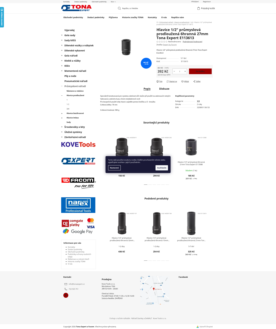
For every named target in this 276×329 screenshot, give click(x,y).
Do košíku (200, 71)
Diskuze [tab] (164, 88)
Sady (69, 122)
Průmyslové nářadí (75, 86)
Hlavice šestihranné (75, 113)
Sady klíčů (70, 40)
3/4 (68, 109)
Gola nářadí (71, 55)
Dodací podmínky (80, 2)
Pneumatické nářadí (75, 81)
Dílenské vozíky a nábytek (79, 45)
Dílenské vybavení (74, 50)
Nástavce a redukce (75, 91)
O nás (70, 264)
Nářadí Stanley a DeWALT (141, 318)
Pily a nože (70, 76)
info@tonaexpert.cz (77, 284)
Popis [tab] (147, 88)
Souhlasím (161, 168)
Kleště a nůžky (72, 60)
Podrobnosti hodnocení (192, 41)
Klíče (67, 65)
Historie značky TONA (76, 261)
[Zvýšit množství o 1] (185, 71)
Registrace (207, 2)
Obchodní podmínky (99, 2)
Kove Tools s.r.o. (159, 318)
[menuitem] (73, 17)
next (211, 159)
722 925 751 (73, 289)
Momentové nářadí (75, 70)
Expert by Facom (170, 44)
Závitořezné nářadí (75, 137)
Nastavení (114, 168)
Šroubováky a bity (74, 126)
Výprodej (69, 30)
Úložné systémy (73, 132)
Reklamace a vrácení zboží (78, 259)
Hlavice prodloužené (75, 95)
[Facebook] (65, 295)
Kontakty (66, 2)
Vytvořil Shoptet (206, 326)
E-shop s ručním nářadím (120, 318)
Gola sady (69, 35)
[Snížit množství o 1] (174, 71)
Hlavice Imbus (73, 118)
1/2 (68, 104)
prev (102, 159)
